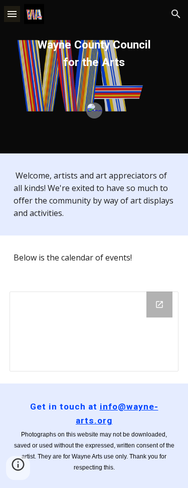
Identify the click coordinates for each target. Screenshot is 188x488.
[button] (12, 14)
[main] (94, 54)
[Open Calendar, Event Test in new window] (159, 305)
